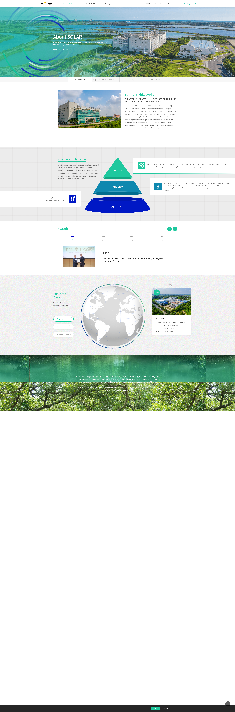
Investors (134, 4)
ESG (141, 4)
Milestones (155, 79)
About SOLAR (67, 4)
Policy (131, 79)
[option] (89, 109)
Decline (165, 708)
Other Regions (63, 334)
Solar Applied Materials (46, 3)
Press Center (79, 4)
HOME (55, 50)
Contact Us (169, 4)
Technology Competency (111, 4)
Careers (125, 4)
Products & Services (93, 4)
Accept (155, 708)
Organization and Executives (105, 79)
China (59, 327)
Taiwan (60, 319)
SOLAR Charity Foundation (154, 4)
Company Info (80, 79)
